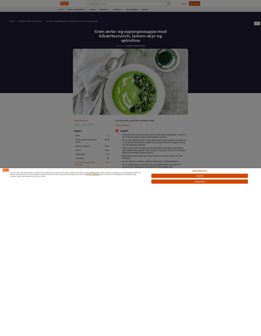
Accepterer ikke (199, 181)
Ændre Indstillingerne (199, 171)
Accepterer (199, 176)
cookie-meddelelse (93, 174)
